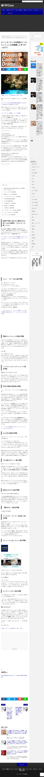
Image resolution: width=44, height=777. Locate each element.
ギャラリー (36, 10)
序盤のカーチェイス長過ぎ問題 (10, 194)
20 (36, 263)
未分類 (33, 226)
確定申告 (33, 234)
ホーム (3, 13)
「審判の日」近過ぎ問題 (8, 207)
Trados (33, 181)
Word (33, 184)
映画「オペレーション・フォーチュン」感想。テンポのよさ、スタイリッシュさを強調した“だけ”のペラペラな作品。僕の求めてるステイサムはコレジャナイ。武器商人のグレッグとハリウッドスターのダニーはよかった (39, 128)
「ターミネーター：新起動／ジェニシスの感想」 (11, 113)
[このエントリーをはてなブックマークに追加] (14, 69)
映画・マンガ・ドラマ (28, 10)
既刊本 (33, 220)
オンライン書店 (35, 190)
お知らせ (33, 193)
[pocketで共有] (19, 69)
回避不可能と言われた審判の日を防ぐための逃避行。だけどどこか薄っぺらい (14, 189)
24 (32, 265)
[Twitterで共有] (9, 69)
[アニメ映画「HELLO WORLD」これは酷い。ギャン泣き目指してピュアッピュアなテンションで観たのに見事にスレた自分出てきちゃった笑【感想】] (3, 732)
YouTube (33, 187)
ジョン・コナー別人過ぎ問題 (9, 191)
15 (39, 261)
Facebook (33, 169)
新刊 (33, 217)
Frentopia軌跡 (34, 172)
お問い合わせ (10, 13)
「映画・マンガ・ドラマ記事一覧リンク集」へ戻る (11, 95)
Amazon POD (34, 163)
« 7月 (33, 268)
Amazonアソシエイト (36, 166)
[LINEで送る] (25, 69)
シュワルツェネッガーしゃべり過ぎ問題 (11, 196)
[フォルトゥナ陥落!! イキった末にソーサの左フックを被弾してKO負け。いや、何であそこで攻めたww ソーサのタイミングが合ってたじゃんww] (3, 742)
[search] (42, 1)
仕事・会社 (34, 208)
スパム (33, 196)
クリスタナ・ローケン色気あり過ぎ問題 (12, 210)
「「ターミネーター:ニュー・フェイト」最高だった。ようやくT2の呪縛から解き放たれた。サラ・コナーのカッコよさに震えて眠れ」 (14, 312)
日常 (19, 50)
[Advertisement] (22, 23)
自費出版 (33, 237)
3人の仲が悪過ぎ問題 (8, 201)
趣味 (14, 50)
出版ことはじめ (35, 214)
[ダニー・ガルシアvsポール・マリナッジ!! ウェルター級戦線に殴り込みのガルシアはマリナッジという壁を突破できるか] (3, 709)
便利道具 (33, 211)
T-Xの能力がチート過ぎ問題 (9, 203)
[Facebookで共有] (3, 69)
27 (36, 265)
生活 (33, 231)
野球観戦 (33, 243)
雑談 (16, 50)
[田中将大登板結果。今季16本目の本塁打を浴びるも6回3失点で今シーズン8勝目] (25, 709)
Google (33, 175)
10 (32, 261)
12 (35, 261)
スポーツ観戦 (34, 199)
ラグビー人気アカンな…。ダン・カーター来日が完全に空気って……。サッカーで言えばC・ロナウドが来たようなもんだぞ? (17, 752)
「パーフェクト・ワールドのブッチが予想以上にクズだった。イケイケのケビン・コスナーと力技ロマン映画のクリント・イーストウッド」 (14, 238)
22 (39, 263)
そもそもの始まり (35, 202)
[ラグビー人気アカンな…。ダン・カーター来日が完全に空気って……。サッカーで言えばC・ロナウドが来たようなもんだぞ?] (3, 752)
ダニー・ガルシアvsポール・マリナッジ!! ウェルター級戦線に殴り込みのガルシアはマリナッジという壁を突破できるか (10, 713)
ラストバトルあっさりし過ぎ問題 (10, 212)
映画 (21, 50)
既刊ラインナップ (10, 10)
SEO (33, 178)
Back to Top (22, 764)
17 (32, 263)
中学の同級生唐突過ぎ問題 (9, 198)
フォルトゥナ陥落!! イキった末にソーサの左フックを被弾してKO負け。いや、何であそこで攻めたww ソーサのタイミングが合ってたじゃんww (17, 742)
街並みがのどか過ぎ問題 (8, 205)
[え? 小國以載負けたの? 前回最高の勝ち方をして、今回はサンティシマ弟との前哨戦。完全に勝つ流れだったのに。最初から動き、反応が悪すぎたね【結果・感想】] (33, 94)
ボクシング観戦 (18, 10)
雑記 (23, 50)
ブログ (3, 10)
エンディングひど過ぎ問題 (9, 214)
